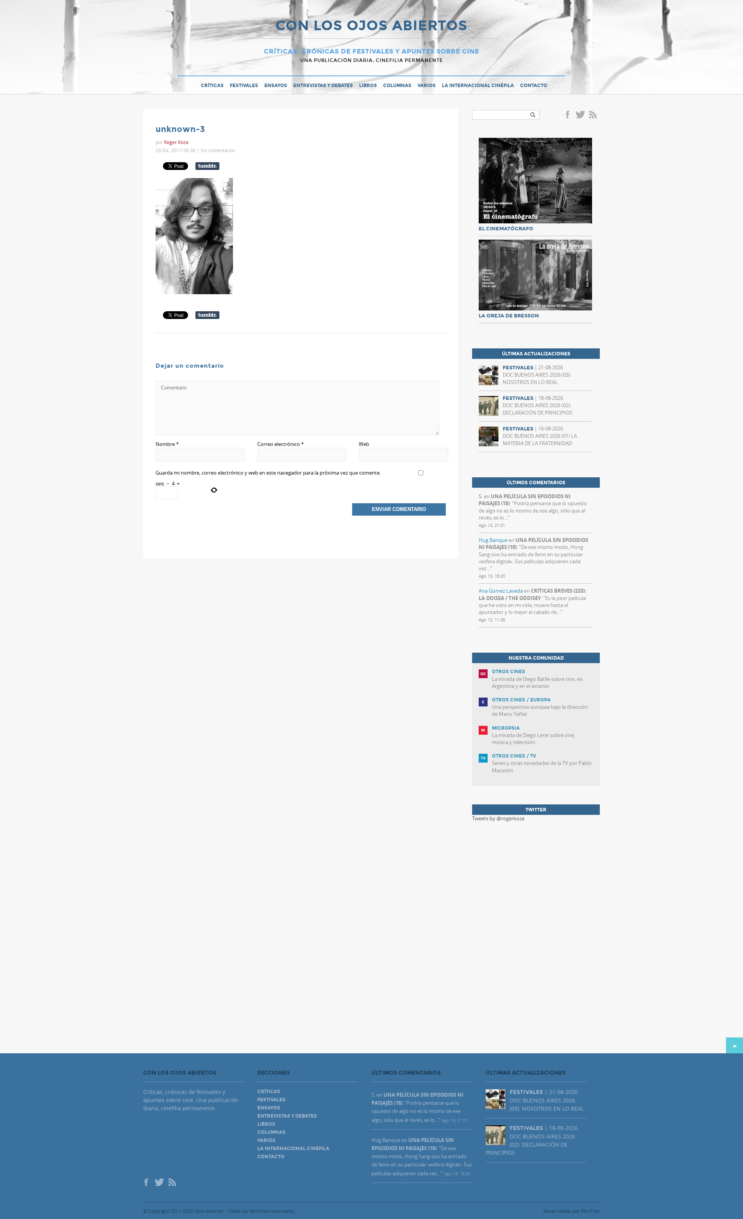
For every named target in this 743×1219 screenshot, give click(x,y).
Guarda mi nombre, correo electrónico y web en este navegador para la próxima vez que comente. (268, 472)
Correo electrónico (280, 444)
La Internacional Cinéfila (478, 85)
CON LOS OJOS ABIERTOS (371, 26)
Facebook (569, 115)
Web (364, 444)
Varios (427, 85)
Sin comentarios (217, 150)
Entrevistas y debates (323, 85)
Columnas (397, 85)
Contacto (533, 85)
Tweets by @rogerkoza (498, 818)
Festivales (244, 85)
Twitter (580, 115)
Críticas (212, 85)
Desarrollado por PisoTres (571, 1211)
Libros (368, 85)
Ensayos (275, 85)
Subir (734, 1045)
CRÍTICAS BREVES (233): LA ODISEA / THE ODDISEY (532, 594)
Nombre (167, 444)
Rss (593, 115)
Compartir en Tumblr (207, 166)
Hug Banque (493, 540)
